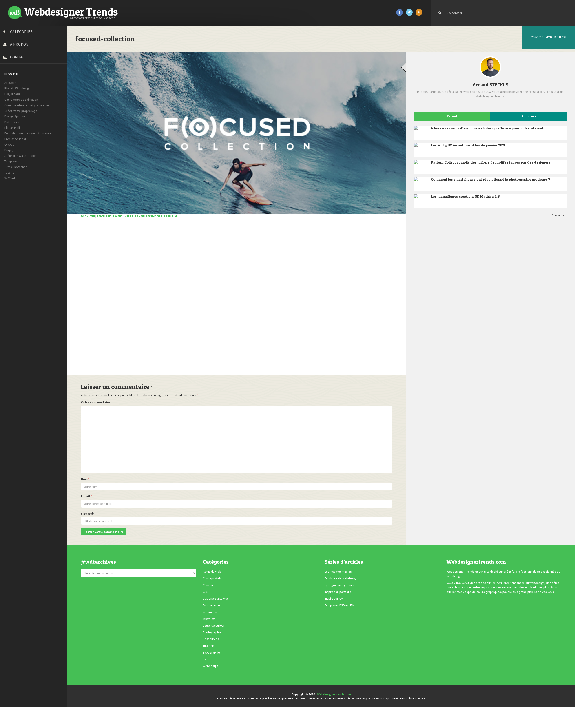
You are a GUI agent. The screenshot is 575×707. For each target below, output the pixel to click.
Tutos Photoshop (15, 167)
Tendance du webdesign (341, 578)
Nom (84, 479)
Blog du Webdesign (17, 88)
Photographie (212, 632)
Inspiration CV (334, 599)
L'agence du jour (214, 626)
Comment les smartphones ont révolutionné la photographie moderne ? (490, 179)
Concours (209, 585)
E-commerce (211, 605)
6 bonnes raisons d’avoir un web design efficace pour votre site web (487, 128)
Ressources (211, 639)
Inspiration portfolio (338, 592)
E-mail (85, 496)
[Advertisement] (215, 299)
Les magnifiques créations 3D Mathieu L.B (465, 196)
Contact (18, 57)
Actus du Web (212, 572)
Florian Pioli (12, 128)
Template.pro (13, 161)
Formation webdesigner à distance (27, 133)
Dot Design (11, 122)
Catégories (21, 31)
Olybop (9, 144)
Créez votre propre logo (21, 111)
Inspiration (210, 612)
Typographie (211, 653)
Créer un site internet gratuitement (28, 105)
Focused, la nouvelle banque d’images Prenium (137, 216)
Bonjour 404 (12, 94)
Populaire (529, 116)
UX (204, 659)
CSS (205, 592)
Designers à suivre (215, 599)
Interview (209, 619)
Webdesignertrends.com (334, 694)
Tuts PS (9, 173)
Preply (8, 150)
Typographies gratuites (340, 585)
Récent (452, 116)
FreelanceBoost (15, 139)
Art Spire (10, 83)
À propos (19, 44)
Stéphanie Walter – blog (20, 156)
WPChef (9, 178)
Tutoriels (209, 646)
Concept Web (212, 578)
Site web (87, 514)
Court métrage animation (21, 100)
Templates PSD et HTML (340, 605)
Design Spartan (14, 116)
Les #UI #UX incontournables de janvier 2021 (468, 145)
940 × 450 (88, 216)
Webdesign (210, 666)
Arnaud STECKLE (556, 37)
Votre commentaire (95, 402)
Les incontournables (338, 572)
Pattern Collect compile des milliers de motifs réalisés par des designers (490, 162)
